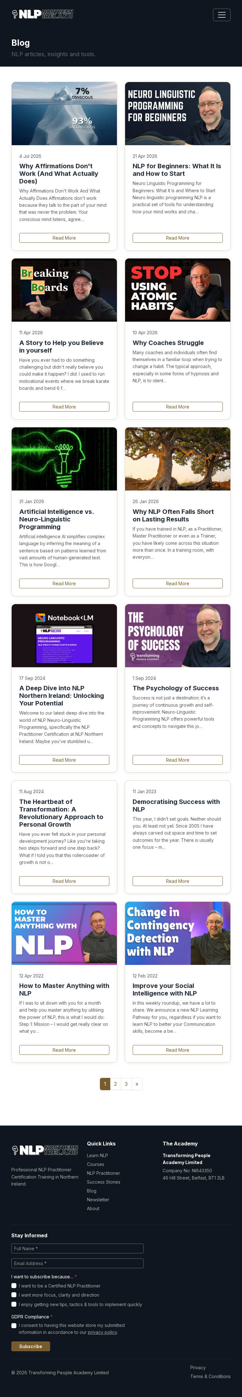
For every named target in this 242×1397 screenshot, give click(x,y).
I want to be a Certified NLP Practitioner (60, 1285)
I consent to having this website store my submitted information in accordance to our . (72, 1329)
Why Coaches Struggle (168, 343)
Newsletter (98, 1199)
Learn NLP (97, 1155)
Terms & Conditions (210, 1376)
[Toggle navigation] (222, 15)
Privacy (198, 1367)
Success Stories (103, 1182)
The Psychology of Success (176, 688)
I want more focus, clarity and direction (59, 1295)
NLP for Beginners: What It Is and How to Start (177, 169)
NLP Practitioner (103, 1173)
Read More (64, 238)
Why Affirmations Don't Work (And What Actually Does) (58, 173)
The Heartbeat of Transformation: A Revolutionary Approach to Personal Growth (61, 813)
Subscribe (30, 1346)
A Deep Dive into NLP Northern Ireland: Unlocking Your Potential (61, 695)
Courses (95, 1164)
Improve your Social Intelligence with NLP (165, 989)
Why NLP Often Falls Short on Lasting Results (173, 515)
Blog (91, 1190)
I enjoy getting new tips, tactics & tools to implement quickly (80, 1304)
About (93, 1208)
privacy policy (102, 1332)
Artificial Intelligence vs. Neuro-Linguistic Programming (56, 519)
